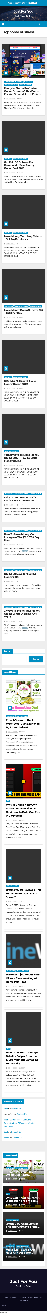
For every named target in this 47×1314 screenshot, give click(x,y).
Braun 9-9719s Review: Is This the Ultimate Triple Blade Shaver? (23, 893)
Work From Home (25, 84)
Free (8, 801)
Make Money (28, 81)
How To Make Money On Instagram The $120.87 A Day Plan (21, 537)
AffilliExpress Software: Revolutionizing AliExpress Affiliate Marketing (19, 1123)
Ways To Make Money (20, 158)
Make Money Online (11, 84)
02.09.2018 (10, 545)
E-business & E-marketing (13, 81)
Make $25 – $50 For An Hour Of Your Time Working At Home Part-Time (23, 978)
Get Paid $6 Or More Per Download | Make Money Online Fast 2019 (19, 165)
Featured (8, 158)
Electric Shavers (12, 886)
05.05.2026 (13, 1068)
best (21, 99)
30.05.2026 (13, 986)
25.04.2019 (10, 173)
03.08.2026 (13, 820)
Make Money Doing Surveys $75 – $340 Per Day (23, 312)
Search (7, 651)
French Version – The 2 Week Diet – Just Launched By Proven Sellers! (23, 724)
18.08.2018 (10, 581)
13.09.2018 (10, 505)
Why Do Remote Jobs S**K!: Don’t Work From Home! (21, 499)
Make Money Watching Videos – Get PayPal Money (22, 238)
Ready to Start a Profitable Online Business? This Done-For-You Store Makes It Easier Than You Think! (21, 93)
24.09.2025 (11, 99)
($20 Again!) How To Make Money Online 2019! (20, 382)
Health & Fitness (22, 716)
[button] (39, 24)
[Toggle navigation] (43, 24)
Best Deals (10, 716)
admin (6, 1138)
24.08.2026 (13, 732)
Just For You (23, 11)
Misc (8, 1048)
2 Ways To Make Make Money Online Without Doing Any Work (22, 613)
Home (4, 1305)
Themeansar (23, 1300)
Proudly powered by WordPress (15, 1297)
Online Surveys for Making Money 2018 (20, 575)
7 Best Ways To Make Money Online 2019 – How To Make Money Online (21, 457)
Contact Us (16, 1108)
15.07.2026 (12, 901)
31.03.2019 (10, 244)
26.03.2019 (10, 317)
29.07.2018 (10, 621)
